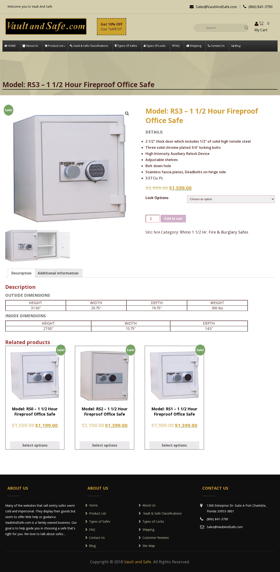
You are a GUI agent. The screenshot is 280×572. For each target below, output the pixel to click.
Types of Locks (153, 521)
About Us (149, 505)
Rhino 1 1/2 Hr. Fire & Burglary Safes (214, 232)
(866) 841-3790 (258, 6)
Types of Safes (99, 521)
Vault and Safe (137, 561)
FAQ (92, 529)
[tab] (21, 273)
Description (21, 273)
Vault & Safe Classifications (162, 513)
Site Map (148, 546)
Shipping (148, 529)
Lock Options (156, 197)
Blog (92, 546)
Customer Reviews (155, 538)
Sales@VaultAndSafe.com (213, 6)
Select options (34, 445)
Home (93, 505)
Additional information (58, 273)
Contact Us (97, 538)
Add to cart (173, 218)
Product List (97, 513)
